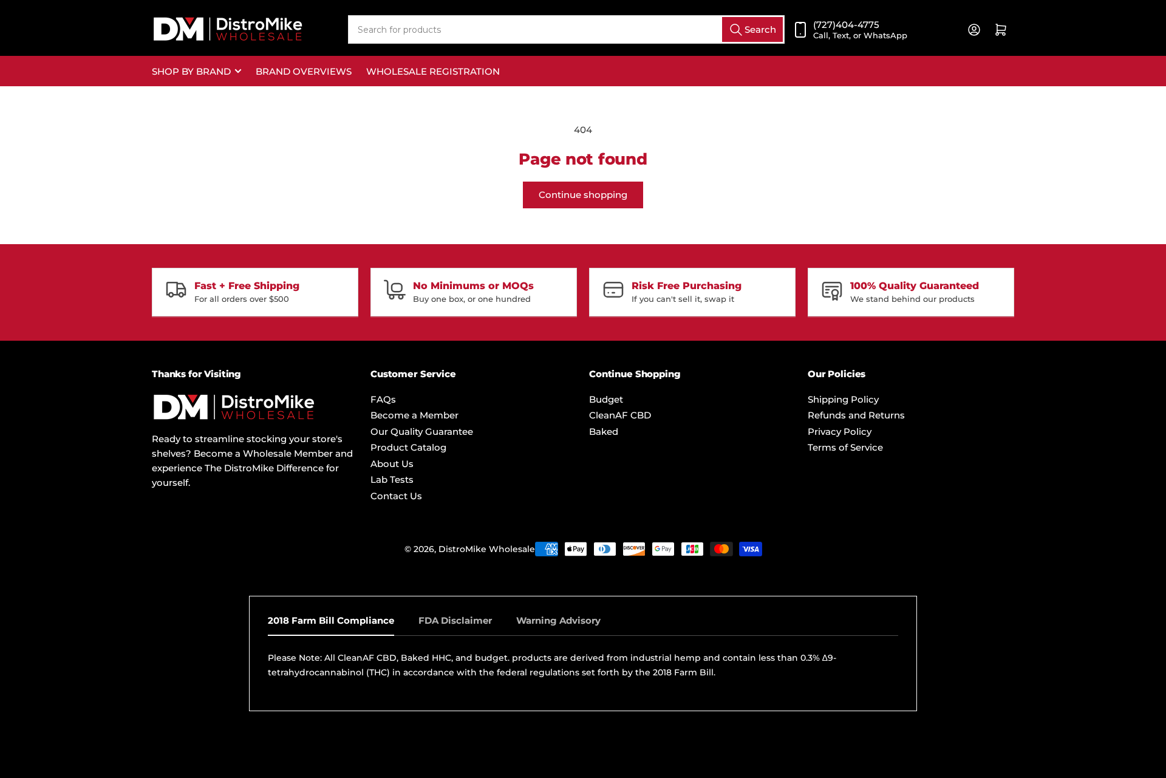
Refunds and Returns (856, 415)
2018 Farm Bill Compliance (331, 620)
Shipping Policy (843, 399)
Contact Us (396, 496)
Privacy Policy (839, 431)
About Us (392, 463)
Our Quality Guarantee (421, 431)
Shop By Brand (191, 71)
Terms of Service (845, 447)
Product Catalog (408, 447)
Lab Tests (392, 479)
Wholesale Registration (433, 71)
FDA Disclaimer (455, 620)
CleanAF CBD (620, 415)
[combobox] (566, 29)
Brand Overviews (304, 71)
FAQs (383, 399)
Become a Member (414, 415)
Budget (606, 399)
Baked (603, 431)
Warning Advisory (558, 620)
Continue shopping (583, 194)
